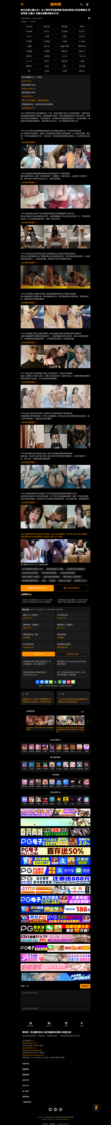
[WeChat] (51, 682)
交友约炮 (29, 26)
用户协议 (45, 1124)
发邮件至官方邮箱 (72, 654)
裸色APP (82, 71)
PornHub (29, 61)
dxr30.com (27, 628)
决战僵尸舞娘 (64, 46)
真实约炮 (47, 26)
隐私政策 (52, 1124)
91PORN (64, 56)
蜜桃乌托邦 (82, 46)
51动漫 (64, 71)
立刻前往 (60, 637)
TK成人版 (82, 56)
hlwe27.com (26, 81)
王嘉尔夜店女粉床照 (67, 573)
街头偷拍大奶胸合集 (49, 573)
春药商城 (64, 26)
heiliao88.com (27, 96)
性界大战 (47, 46)
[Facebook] (42, 682)
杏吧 (28, 71)
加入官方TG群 (38, 654)
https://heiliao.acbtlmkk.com (32, 1055)
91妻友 (82, 61)
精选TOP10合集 (64, 581)
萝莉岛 (46, 61)
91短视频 (46, 56)
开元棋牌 (64, 31)
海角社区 (29, 56)
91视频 (46, 71)
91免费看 (29, 51)
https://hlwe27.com (29, 1043)
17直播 (46, 36)
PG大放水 (82, 41)
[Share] (37, 682)
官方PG (46, 31)
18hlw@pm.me (28, 108)
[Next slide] (88, 722)
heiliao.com (61, 618)
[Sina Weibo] (69, 682)
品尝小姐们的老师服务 (51, 577)
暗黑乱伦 (64, 51)
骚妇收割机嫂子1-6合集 (55, 569)
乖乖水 (82, 26)
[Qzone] (64, 682)
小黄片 (64, 66)
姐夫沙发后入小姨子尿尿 (72, 577)
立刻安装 (26, 637)
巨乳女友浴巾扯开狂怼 (30, 573)
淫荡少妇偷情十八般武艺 (31, 577)
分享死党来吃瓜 (73, 588)
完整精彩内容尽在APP (37, 588)
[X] (55, 682)
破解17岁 (82, 51)
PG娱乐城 (29, 31)
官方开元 (82, 31)
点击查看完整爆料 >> (29, 142)
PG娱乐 (64, 36)
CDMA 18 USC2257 (63, 1124)
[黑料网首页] (55, 4)
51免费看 (46, 51)
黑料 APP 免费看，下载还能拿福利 (35, 100)
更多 (82, 712)
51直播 (64, 41)
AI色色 (46, 66)
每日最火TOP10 (80, 581)
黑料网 (52, 581)
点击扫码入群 (62, 647)
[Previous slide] (23, 722)
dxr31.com (61, 628)
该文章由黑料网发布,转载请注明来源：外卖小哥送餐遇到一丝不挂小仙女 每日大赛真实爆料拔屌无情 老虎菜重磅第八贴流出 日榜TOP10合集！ (54, 535)
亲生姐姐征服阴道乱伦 (30, 581)
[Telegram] (46, 682)
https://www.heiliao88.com (32, 1050)
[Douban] (60, 682)
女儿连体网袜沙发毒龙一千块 (32, 569)
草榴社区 (29, 66)
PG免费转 (46, 41)
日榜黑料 (33, 21)
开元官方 (82, 36)
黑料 (43, 581)
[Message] (73, 682)
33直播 (29, 46)
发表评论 (85, 986)
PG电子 (29, 36)
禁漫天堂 (64, 61)
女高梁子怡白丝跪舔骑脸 (76, 569)
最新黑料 (24, 21)
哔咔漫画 (82, 66)
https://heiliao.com (29, 89)
